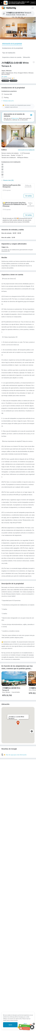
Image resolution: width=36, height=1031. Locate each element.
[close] (34, 1024)
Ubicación (26, 57)
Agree (10, 1024)
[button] (3, 28)
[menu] (33, 7)
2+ (10, 684)
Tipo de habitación (8, 53)
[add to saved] (34, 62)
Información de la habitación (26, 150)
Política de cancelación (28, 186)
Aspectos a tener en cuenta (11, 57)
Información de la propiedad (12, 43)
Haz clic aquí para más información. (16, 755)
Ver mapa (4, 76)
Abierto (33, 2)
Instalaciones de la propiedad (12, 48)
